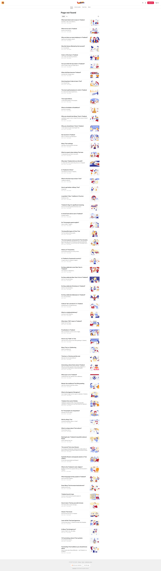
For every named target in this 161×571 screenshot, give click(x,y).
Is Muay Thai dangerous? (68, 529)
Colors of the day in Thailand (69, 55)
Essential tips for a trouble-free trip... (69, 305)
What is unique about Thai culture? (71, 428)
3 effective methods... (66, 180)
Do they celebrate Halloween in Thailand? (73, 295)
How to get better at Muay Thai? (70, 187)
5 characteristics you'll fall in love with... (70, 154)
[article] (80, 22)
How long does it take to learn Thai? (71, 81)
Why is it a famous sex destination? (69, 136)
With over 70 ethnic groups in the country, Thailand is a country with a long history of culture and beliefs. (73, 367)
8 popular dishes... (65, 215)
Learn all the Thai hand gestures (70, 520)
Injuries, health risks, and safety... (68, 531)
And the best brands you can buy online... (70, 251)
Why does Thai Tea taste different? (68, 358)
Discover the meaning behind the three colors (71, 206)
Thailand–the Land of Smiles (69, 401)
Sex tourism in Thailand (68, 135)
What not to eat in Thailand (69, 28)
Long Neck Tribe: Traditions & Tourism (72, 196)
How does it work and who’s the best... (69, 145)
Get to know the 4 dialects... (67, 478)
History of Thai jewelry (67, 249)
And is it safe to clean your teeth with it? (70, 65)
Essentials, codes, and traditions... (68, 21)
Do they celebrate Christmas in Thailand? (73, 286)
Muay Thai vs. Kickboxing (68, 347)
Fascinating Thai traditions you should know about (74, 547)
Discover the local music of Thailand (69, 513)
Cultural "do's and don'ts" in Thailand (72, 303)
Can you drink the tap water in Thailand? (73, 63)
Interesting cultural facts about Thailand (73, 365)
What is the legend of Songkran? (70, 392)
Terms (83, 562)
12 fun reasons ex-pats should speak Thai (70, 127)
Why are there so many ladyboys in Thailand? (74, 37)
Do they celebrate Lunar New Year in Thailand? (71, 268)
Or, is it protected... (65, 48)
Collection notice (88, 562)
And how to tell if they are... (67, 314)
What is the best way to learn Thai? (71, 178)
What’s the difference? (66, 349)
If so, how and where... (66, 296)
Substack (74, 568)
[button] (71, 7)
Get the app (86, 565)
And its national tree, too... (67, 440)
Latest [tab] (63, 16)
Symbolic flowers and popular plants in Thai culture (74, 457)
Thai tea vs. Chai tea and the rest (70, 356)
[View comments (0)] (70, 25)
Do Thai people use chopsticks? (70, 410)
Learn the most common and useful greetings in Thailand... (74, 340)
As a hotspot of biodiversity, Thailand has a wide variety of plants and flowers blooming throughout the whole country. (74, 449)
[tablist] (64, 16)
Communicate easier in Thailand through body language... (74, 522)
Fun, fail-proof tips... (65, 83)
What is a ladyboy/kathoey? (69, 312)
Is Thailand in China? (67, 170)
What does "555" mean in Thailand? (71, 321)
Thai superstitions (66, 98)
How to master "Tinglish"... (67, 224)
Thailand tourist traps (67, 494)
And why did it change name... (68, 74)
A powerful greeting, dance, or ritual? (69, 421)
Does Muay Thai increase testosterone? (72, 485)
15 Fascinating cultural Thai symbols (72, 538)
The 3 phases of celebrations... (67, 270)
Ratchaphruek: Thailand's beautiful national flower (74, 437)
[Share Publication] (145, 3)
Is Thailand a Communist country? (71, 258)
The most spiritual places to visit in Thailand (74, 90)
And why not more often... (67, 412)
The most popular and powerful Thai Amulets (74, 240)
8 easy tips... (64, 189)
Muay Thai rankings (67, 143)
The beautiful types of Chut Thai (70, 231)
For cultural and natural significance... (69, 91)
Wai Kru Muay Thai (66, 419)
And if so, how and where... (67, 279)
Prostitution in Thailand (68, 330)
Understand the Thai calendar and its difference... (72, 376)
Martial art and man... (66, 487)
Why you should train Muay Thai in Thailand (74, 116)
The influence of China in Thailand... (69, 171)
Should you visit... (65, 198)
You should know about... (66, 539)
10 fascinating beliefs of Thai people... (69, 100)
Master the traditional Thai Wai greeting (72, 383)
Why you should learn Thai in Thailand (72, 126)
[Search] (143, 3)
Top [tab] (66, 16)
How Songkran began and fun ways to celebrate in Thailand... (74, 394)
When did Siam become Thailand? (71, 72)
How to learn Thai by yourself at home (72, 503)
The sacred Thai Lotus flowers (70, 447)
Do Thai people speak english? (70, 222)
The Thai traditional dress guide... (68, 233)
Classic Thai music (66, 512)
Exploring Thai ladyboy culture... (68, 39)
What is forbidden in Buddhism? (70, 107)
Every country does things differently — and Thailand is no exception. (74, 551)
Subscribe (150, 2)
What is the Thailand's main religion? (72, 467)
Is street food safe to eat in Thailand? (72, 213)
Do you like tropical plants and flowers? (69, 460)
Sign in (157, 2)
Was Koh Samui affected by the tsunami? (73, 46)
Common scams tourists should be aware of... (71, 496)
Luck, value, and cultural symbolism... (69, 56)
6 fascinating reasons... (66, 430)
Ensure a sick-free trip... (66, 30)
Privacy (79, 562)
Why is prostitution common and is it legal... (70, 331)
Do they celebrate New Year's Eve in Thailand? (74, 277)
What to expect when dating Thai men (72, 152)
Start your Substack (77, 565)
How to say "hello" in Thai (68, 338)
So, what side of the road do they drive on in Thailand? (73, 162)
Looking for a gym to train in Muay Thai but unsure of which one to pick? (74, 118)
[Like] (62, 25)
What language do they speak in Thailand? (73, 476)
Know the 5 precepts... (66, 109)
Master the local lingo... (66, 323)
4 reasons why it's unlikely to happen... (69, 260)
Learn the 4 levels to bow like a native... (69, 385)
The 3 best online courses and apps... (69, 504)
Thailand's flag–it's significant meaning (72, 205)
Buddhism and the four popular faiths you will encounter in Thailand (74, 469)
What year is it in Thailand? (69, 374)
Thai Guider (69, 23)
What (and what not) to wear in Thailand (73, 20)
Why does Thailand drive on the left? (72, 161)
